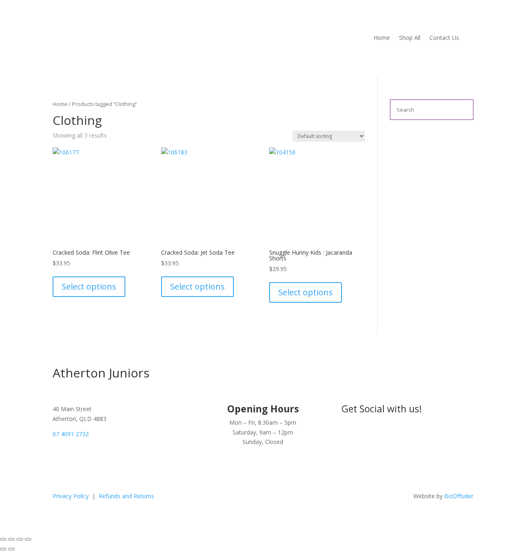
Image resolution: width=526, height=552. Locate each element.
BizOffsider (458, 496)
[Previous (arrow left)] (3, 549)
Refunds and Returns (126, 496)
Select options (89, 286)
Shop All (409, 38)
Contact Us (444, 38)
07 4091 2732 (71, 434)
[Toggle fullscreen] (11, 539)
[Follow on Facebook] (450, 430)
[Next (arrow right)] (11, 549)
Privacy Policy (71, 496)
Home (382, 38)
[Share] (19, 539)
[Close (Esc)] (28, 539)
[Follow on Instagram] (466, 430)
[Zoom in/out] (3, 539)
